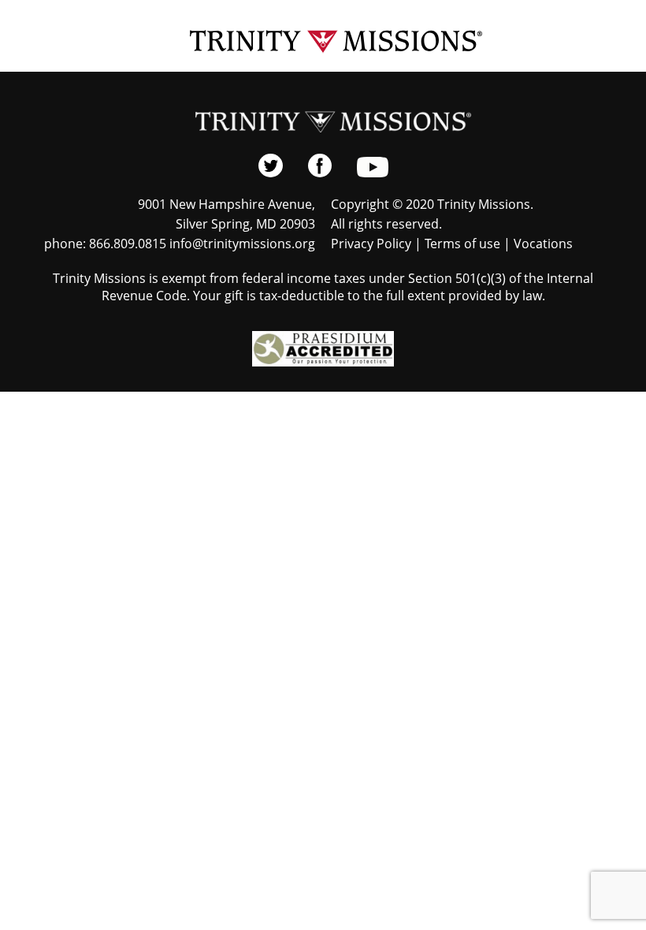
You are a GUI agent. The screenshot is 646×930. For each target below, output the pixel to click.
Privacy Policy (371, 243)
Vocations (543, 243)
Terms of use (462, 243)
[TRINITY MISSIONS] (323, 42)
